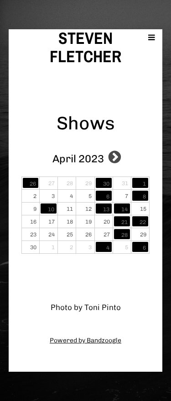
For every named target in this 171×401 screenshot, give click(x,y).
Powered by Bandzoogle (85, 340)
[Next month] (115, 157)
